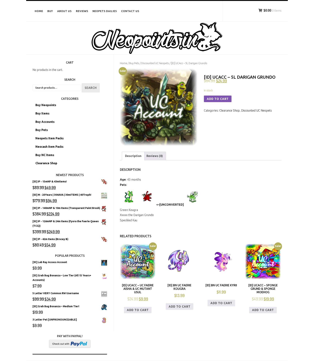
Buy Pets (134, 63)
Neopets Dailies (104, 11)
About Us (64, 11)
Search (91, 87)
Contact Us (130, 11)
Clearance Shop (229, 110)
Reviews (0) (154, 156)
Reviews (82, 11)
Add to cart (218, 98)
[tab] (133, 156)
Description (133, 156)
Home (39, 11)
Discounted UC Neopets (155, 63)
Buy (50, 11)
